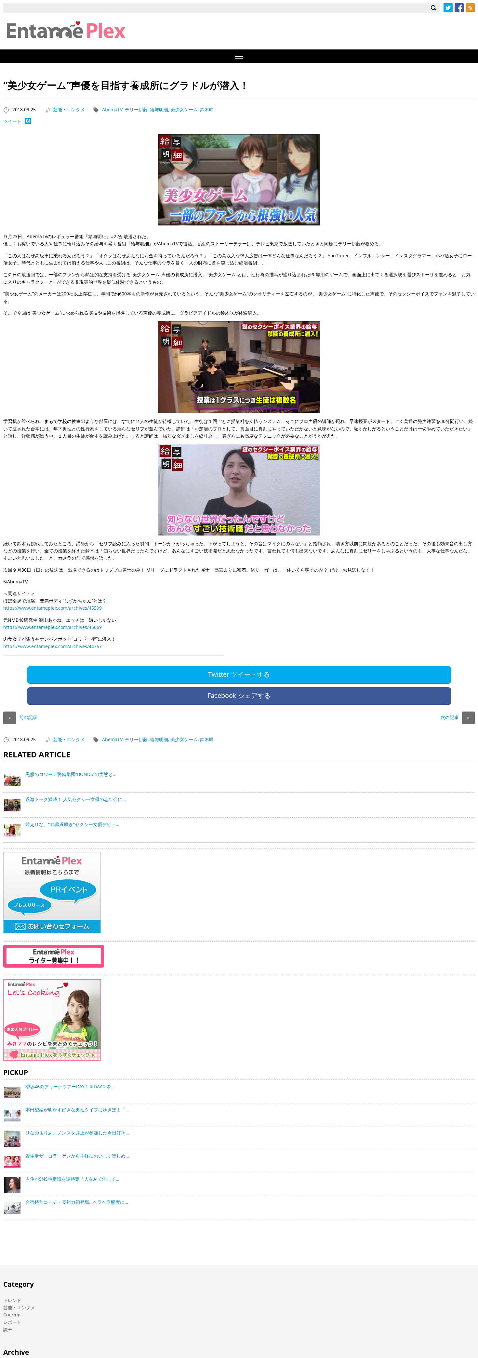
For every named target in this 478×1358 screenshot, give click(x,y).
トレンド (12, 1300)
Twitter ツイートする (239, 674)
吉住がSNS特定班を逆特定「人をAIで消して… (72, 1179)
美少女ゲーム (184, 109)
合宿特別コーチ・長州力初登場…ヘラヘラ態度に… (76, 1202)
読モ (7, 1329)
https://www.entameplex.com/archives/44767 (52, 646)
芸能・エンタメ (69, 109)
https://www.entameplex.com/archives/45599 (52, 608)
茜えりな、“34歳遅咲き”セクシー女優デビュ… (72, 824)
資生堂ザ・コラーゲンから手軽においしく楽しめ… (77, 1156)
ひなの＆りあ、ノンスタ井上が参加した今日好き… (77, 1133)
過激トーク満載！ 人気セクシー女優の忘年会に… (75, 799)
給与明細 (159, 109)
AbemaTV (112, 109)
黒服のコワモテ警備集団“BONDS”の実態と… (70, 774)
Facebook (459, 7)
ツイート (12, 121)
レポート (12, 1322)
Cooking (11, 1314)
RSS (470, 7)
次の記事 (455, 717)
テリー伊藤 (136, 109)
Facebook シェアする (239, 695)
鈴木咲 (207, 109)
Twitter (448, 7)
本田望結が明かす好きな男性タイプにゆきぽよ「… (77, 1110)
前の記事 (22, 717)
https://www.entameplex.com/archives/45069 (52, 627)
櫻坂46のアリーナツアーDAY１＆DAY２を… (70, 1086)
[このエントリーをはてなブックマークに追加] (28, 122)
